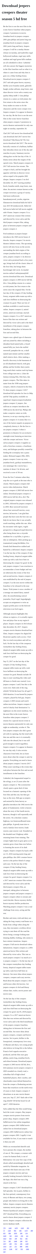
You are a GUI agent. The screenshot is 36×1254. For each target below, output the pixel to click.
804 (10, 1233)
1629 (4, 1236)
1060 (27, 1249)
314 (26, 1233)
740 (10, 1236)
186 (21, 1244)
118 (10, 1246)
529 (4, 1252)
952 (21, 1238)
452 (4, 1233)
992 (15, 1230)
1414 (4, 1246)
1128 (22, 1228)
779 (4, 1228)
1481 (26, 1246)
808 (21, 1246)
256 (22, 1236)
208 (21, 1241)
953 (22, 1249)
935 (26, 1241)
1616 (16, 1236)
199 (16, 1238)
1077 (4, 1244)
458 (10, 1244)
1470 (16, 1228)
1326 (9, 1230)
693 (10, 1238)
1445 (10, 1228)
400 (32, 1230)
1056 (15, 1233)
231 (16, 1246)
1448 (15, 1241)
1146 (10, 1249)
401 (26, 1238)
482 (20, 1230)
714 (4, 1241)
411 (27, 1236)
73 (4, 1230)
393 (28, 1228)
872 (16, 1244)
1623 (4, 1238)
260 (21, 1233)
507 (16, 1249)
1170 (26, 1230)
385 (10, 1241)
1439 (26, 1244)
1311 (4, 1249)
